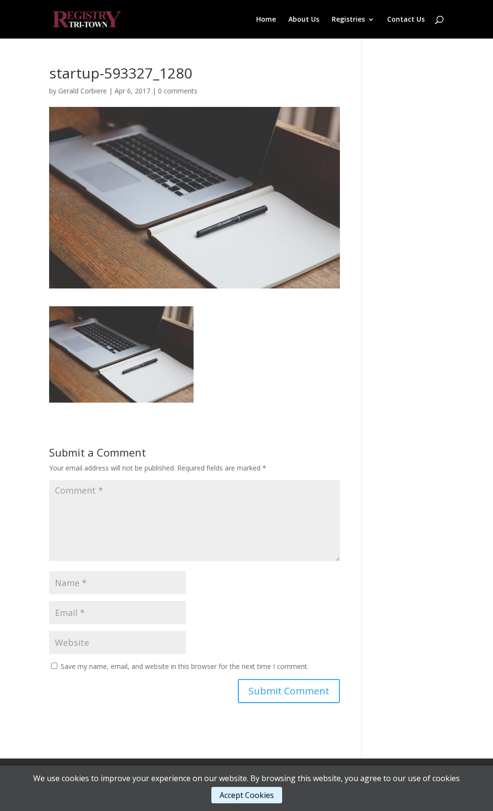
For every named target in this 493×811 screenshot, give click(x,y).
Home (266, 20)
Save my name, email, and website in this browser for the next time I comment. (185, 666)
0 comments (177, 90)
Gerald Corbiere (82, 90)
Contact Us (406, 20)
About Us (303, 20)
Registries (348, 20)
